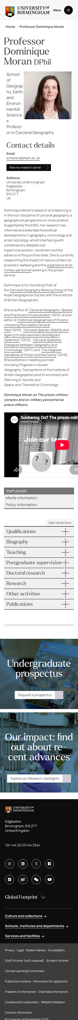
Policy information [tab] (21, 504)
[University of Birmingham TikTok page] (9, 879)
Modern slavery (36, 950)
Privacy (10, 950)
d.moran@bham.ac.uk (23, 158)
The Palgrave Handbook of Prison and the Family (32, 352)
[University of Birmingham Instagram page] (9, 863)
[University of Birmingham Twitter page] (36, 863)
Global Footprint (21, 897)
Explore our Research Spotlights (35, 778)
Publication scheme (18, 981)
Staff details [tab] (16, 490)
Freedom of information (20, 992)
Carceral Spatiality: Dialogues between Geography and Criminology (33, 345)
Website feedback (53, 1002)
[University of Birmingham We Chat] (36, 879)
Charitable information (53, 992)
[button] (39, 532)
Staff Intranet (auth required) (24, 960)
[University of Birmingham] (27, 10)
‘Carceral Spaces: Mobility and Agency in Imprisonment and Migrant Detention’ (36, 335)
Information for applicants (50, 981)
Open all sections (59, 523)
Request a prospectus (34, 695)
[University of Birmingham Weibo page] (22, 879)
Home (10, 26)
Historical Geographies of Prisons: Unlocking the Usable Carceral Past (36, 325)
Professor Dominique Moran (42, 26)
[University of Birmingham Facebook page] (49, 863)
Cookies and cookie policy (22, 1002)
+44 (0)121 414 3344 (25, 845)
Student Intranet (57, 960)
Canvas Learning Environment (25, 971)
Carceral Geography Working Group (36, 290)
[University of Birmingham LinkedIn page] (22, 863)
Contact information (18, 1012)
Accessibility (56, 950)
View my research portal (25, 167)
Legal (20, 950)
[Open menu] (68, 10)
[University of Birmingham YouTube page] (49, 879)
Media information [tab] (21, 497)
